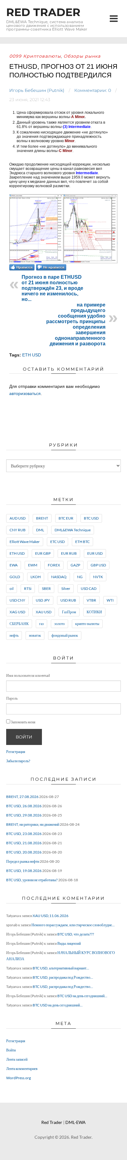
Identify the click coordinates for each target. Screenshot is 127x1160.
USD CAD (88, 588)
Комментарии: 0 (92, 90)
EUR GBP (43, 553)
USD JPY (43, 600)
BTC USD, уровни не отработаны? (32, 880)
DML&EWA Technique (73, 530)
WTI (110, 600)
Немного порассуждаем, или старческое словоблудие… (73, 925)
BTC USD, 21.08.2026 (24, 843)
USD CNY (17, 600)
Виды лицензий (69, 943)
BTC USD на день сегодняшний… (82, 995)
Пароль (12, 698)
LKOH (36, 576)
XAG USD (17, 612)
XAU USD (43, 612)
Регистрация (15, 751)
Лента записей (16, 1059)
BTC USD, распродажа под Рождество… (63, 977)
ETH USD (31, 354)
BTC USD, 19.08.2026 (24, 870)
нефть (14, 635)
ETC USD (57, 541)
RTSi (27, 588)
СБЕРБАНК (19, 623)
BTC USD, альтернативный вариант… (61, 968)
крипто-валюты (87, 623)
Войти (24, 737)
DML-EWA (75, 1122)
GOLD (15, 576)
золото (59, 623)
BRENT (42, 518)
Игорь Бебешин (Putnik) (36, 90)
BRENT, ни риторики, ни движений (32, 824)
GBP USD (98, 565)
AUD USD (18, 518)
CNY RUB (18, 530)
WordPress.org (18, 1078)
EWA (14, 565)
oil (12, 588)
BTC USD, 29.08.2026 (24, 815)
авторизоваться (25, 393)
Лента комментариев (22, 1068)
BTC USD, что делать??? (75, 934)
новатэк (35, 635)
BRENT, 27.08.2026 (22, 796)
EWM (32, 565)
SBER (46, 588)
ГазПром (69, 612)
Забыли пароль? (18, 761)
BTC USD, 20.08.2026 (24, 852)
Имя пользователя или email (28, 675)
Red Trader (43, 12)
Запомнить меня (23, 722)
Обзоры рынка (81, 56)
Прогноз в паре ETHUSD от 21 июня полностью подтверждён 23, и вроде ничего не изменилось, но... (52, 288)
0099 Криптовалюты (35, 56)
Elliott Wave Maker (25, 541)
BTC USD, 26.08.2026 (24, 806)
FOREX (54, 565)
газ (41, 623)
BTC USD (91, 518)
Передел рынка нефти (22, 861)
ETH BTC (82, 541)
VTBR (91, 600)
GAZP (75, 565)
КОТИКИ (94, 612)
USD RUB (68, 600)
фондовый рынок (64, 635)
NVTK (98, 576)
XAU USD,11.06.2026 (50, 915)
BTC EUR (66, 518)
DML (40, 530)
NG (80, 576)
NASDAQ (59, 576)
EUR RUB (69, 553)
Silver (65, 588)
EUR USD (95, 553)
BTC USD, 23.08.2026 (24, 833)
